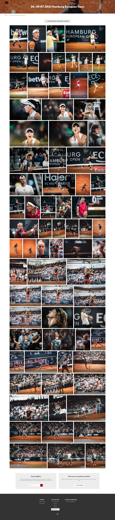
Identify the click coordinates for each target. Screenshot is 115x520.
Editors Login (41, 503)
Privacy (55, 505)
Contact (55, 507)
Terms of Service (55, 501)
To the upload (79, 485)
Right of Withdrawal (55, 509)
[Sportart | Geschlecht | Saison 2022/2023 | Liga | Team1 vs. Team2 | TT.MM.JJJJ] (43, 248)
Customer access (42, 501)
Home (6, 15)
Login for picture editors (70, 501)
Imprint (55, 503)
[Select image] (11, 51)
